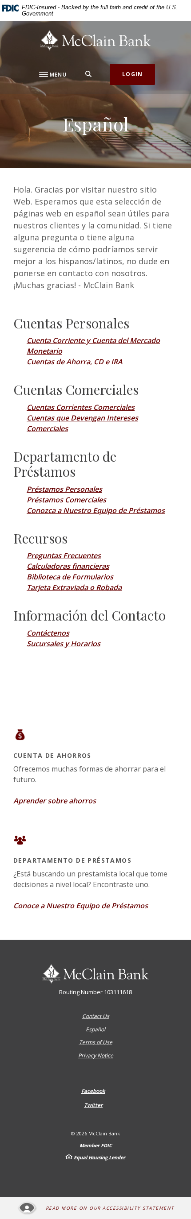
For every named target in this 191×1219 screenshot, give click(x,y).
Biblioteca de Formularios (70, 577)
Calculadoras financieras (68, 566)
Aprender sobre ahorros (54, 801)
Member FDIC (96, 1145)
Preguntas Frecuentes (64, 555)
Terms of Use (95, 1042)
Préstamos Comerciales (66, 500)
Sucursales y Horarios (63, 643)
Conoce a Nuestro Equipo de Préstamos (80, 905)
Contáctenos (48, 633)
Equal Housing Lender (99, 1157)
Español (95, 1029)
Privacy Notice (95, 1055)
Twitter (93, 1105)
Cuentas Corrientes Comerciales (81, 407)
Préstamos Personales (64, 489)
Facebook (93, 1091)
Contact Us (95, 1016)
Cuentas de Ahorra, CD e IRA (75, 361)
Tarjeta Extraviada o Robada (74, 587)
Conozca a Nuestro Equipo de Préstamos (96, 510)
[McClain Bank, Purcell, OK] (95, 40)
